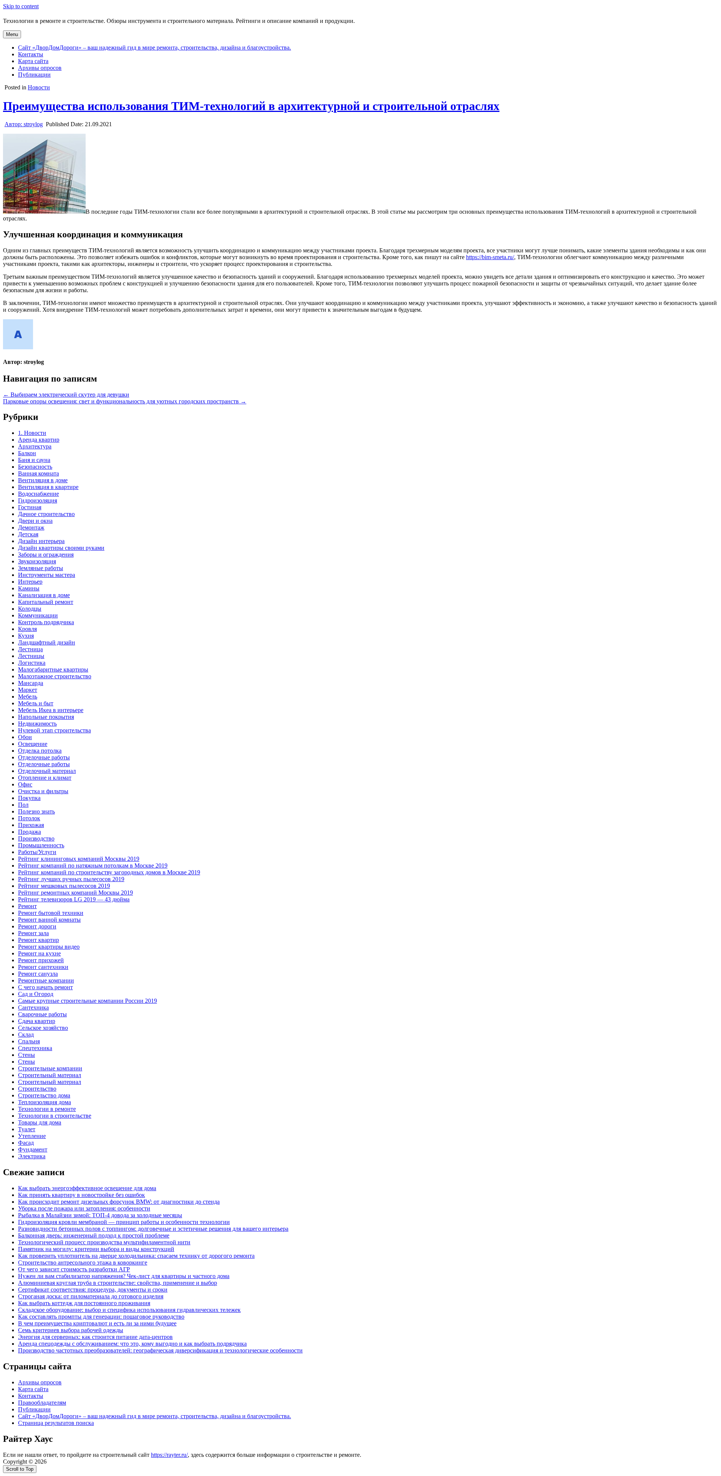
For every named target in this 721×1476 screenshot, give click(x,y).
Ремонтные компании (46, 980)
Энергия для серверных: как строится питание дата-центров (95, 1337)
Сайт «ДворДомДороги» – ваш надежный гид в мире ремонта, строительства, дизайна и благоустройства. (154, 47)
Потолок (29, 818)
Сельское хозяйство (43, 1028)
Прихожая (31, 825)
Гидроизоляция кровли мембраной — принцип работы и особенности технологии (124, 1222)
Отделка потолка (40, 750)
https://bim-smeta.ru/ (490, 257)
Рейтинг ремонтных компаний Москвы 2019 (75, 892)
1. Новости (32, 433)
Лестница (30, 649)
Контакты (30, 54)
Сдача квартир (36, 1021)
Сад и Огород (35, 994)
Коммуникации (38, 615)
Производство (36, 838)
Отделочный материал (47, 771)
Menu (12, 34)
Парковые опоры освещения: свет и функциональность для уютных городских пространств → (124, 401)
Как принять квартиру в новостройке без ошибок (81, 1195)
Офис (25, 784)
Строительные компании (50, 1068)
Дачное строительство (46, 514)
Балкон (27, 453)
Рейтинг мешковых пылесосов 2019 (64, 886)
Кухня (26, 635)
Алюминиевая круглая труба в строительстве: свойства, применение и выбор (117, 1283)
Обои (25, 737)
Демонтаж (31, 527)
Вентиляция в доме (43, 480)
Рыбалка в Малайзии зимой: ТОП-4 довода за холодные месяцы (100, 1215)
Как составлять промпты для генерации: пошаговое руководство (101, 1316)
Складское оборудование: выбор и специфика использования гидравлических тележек (129, 1310)
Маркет (27, 690)
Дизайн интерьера (41, 541)
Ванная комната (38, 473)
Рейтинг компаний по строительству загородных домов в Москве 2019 (109, 872)
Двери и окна (35, 521)
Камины (28, 588)
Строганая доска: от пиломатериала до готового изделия (90, 1296)
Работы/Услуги (37, 852)
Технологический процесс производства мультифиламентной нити (104, 1242)
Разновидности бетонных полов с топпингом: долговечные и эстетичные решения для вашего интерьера (153, 1228)
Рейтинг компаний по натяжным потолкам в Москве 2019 (92, 865)
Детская (28, 534)
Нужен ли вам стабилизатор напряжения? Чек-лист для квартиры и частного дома (123, 1276)
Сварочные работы (42, 1014)
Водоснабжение (38, 493)
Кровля (27, 629)
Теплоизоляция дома (44, 1102)
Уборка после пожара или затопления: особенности (84, 1208)
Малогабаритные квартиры (53, 669)
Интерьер (30, 581)
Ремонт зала (33, 933)
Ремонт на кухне (39, 953)
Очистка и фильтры (43, 791)
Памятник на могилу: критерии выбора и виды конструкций (96, 1249)
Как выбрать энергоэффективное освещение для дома (87, 1188)
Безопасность (35, 466)
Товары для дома (39, 1122)
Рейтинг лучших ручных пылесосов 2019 (71, 879)
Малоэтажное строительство (54, 676)
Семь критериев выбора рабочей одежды (70, 1330)
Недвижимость (37, 723)
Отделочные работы (44, 757)
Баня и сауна (34, 460)
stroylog (24, 124)
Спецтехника (35, 1048)
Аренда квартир (38, 439)
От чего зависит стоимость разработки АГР (74, 1269)
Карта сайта (33, 61)
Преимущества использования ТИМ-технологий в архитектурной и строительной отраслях (251, 106)
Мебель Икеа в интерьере (50, 710)
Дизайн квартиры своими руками (61, 548)
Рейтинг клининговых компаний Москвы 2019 (78, 859)
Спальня (29, 1041)
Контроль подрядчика (46, 622)
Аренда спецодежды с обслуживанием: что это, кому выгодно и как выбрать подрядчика (132, 1343)
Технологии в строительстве (54, 1115)
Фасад (26, 1142)
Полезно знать (36, 811)
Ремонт (27, 906)
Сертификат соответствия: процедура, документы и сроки (92, 1289)
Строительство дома (44, 1095)
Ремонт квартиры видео (49, 946)
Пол (23, 804)
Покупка (29, 798)
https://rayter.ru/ (169, 1455)
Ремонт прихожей (41, 960)
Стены (26, 1055)
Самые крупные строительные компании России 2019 (87, 1001)
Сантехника (33, 1007)
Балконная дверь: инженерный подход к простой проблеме (93, 1235)
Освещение (32, 744)
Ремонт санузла (38, 973)
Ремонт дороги (37, 926)
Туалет (26, 1129)
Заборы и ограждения (46, 554)
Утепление (32, 1136)
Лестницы (31, 656)
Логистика (31, 663)
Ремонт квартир (38, 940)
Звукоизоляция (37, 561)
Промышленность (41, 845)
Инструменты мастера (46, 575)
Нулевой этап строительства (54, 730)
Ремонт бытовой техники (50, 913)
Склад (26, 1034)
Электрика (31, 1156)
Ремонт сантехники (43, 967)
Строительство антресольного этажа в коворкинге (82, 1262)
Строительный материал (49, 1075)
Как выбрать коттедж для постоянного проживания (84, 1303)
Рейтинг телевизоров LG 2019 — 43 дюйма (74, 899)
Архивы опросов (40, 68)
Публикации (34, 74)
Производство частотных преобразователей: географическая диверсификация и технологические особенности (160, 1350)
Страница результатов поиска (56, 1423)
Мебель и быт (35, 703)
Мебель (27, 696)
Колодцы (29, 608)
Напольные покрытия (46, 717)
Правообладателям (42, 1402)
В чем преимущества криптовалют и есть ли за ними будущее (97, 1323)
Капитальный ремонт (45, 602)
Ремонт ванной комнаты (49, 919)
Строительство (37, 1088)
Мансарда (30, 683)
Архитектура (34, 446)
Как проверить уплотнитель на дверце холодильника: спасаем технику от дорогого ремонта (136, 1256)
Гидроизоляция (37, 500)
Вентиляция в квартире (48, 487)
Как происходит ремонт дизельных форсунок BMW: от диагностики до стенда (119, 1201)
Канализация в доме (44, 595)
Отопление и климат (44, 777)
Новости (39, 87)
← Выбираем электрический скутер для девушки (66, 394)
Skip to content (21, 6)
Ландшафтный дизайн (46, 642)
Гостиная (29, 507)
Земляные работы (40, 568)
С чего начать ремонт (45, 987)
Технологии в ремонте (47, 1109)
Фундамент (32, 1149)
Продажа (29, 832)
